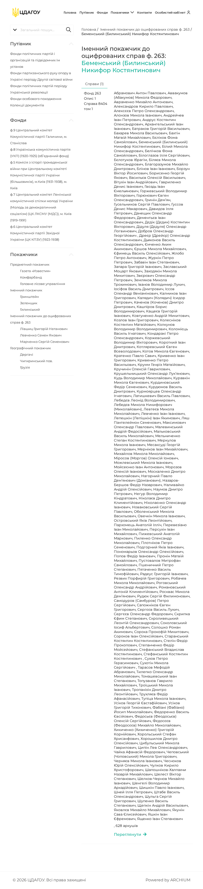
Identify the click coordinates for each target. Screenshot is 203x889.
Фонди (102, 12)
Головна (70, 12)
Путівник (86, 12)
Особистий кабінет (170, 12)
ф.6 (35, 233)
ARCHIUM (180, 880)
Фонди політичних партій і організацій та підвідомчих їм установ (35, 60)
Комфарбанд (31, 277)
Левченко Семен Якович (41, 335)
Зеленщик (28, 303)
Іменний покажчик (26, 290)
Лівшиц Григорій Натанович (44, 329)
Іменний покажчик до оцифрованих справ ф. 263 (145, 29)
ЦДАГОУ (36, 880)
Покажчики (120, 12)
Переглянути (128, 834)
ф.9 (38, 136)
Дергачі (26, 354)
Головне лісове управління (42, 284)
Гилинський (30, 309)
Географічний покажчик (30, 348)
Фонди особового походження (35, 99)
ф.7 (41, 207)
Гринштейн (29, 297)
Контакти (144, 12)
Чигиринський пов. (36, 361)
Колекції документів (27, 105)
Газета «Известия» (35, 271)
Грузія (25, 367)
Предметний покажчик (30, 264)
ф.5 (38, 175)
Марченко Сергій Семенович (44, 342)
